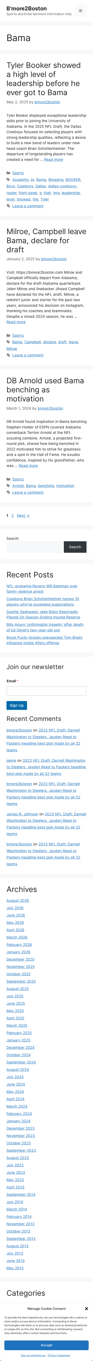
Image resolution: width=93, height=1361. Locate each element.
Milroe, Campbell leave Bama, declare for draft (46, 240)
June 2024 (15, 1084)
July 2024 (15, 1077)
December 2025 (20, 959)
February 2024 (19, 1114)
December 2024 (20, 1047)
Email (12, 681)
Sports (18, 173)
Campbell (32, 342)
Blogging (55, 179)
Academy (20, 179)
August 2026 (17, 900)
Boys (10, 186)
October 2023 (18, 1143)
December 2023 (20, 1128)
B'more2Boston (26, 8)
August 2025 (17, 989)
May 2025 (15, 1011)
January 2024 (18, 1121)
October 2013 (18, 1231)
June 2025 (15, 1003)
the (35, 199)
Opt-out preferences (33, 1355)
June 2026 (15, 915)
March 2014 (16, 1209)
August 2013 (17, 1246)
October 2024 (18, 1055)
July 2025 (14, 996)
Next (23, 515)
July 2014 (14, 1202)
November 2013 (20, 1224)
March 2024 (16, 1106)
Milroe (11, 349)
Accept (46, 1345)
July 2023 (15, 1165)
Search (12, 538)
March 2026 (16, 937)
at (32, 179)
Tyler (44, 199)
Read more (53, 159)
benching (46, 486)
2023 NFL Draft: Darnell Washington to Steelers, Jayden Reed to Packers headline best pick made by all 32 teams (46, 767)
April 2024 (15, 1099)
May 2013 (15, 1268)
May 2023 (15, 1180)
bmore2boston (19, 730)
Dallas (40, 186)
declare (49, 342)
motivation (65, 486)
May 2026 (15, 922)
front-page (28, 193)
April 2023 (15, 1187)
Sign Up (17, 705)
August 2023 (17, 1158)
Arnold (18, 486)
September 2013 (20, 1238)
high (47, 193)
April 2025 (15, 1018)
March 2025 (16, 1025)
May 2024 (15, 1091)
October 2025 (18, 974)
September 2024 (21, 1062)
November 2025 (20, 967)
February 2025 (19, 1033)
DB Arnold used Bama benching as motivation (45, 389)
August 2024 (17, 1069)
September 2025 (21, 981)
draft (62, 342)
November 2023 (20, 1136)
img (56, 193)
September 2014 (20, 1194)
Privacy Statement (59, 1355)
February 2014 (19, 1216)
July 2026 (15, 908)
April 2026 (15, 930)
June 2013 (15, 1261)
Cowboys (25, 186)
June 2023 (15, 1172)
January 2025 (18, 1040)
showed (23, 199)
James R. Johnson (22, 814)
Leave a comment (27, 206)
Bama (41, 179)
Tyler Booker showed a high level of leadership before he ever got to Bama (43, 79)
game (11, 760)
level (10, 199)
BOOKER (73, 179)
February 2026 (19, 944)
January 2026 (18, 952)
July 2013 (14, 1253)
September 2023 (21, 1150)
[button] (86, 1309)
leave (73, 342)
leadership (71, 193)
